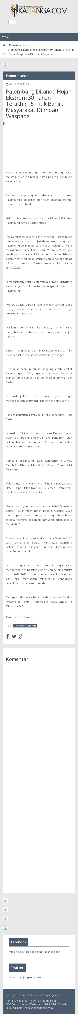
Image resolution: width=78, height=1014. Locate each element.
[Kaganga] (39, 10)
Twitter (17, 968)
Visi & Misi (50, 1004)
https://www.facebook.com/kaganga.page (34, 951)
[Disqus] (39, 726)
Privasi (62, 1004)
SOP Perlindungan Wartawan (24, 1004)
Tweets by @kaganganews (25, 977)
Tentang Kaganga (17, 1000)
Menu (8, 38)
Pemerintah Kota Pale (25, 625)
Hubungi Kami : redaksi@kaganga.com (29, 1007)
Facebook (18, 942)
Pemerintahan (17, 45)
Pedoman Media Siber (43, 1000)
